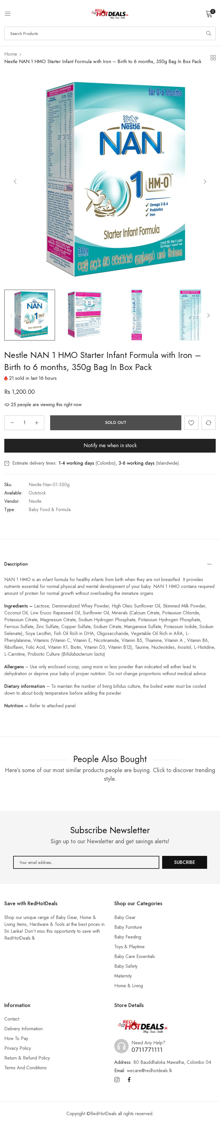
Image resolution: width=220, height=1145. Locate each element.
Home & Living (128, 985)
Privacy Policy (17, 1048)
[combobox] (110, 33)
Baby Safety (126, 966)
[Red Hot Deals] (110, 13)
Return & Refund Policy (27, 1058)
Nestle (35, 501)
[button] (205, 181)
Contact (11, 1019)
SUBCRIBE (184, 862)
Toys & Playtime (129, 946)
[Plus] (37, 422)
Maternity (123, 976)
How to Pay (16, 1038)
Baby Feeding (127, 937)
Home (10, 53)
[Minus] (12, 422)
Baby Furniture (128, 927)
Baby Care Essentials (134, 956)
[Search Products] (209, 33)
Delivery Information (23, 1028)
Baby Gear (124, 917)
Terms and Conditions (25, 1067)
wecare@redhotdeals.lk (143, 1070)
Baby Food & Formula (50, 509)
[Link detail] (116, 1080)
